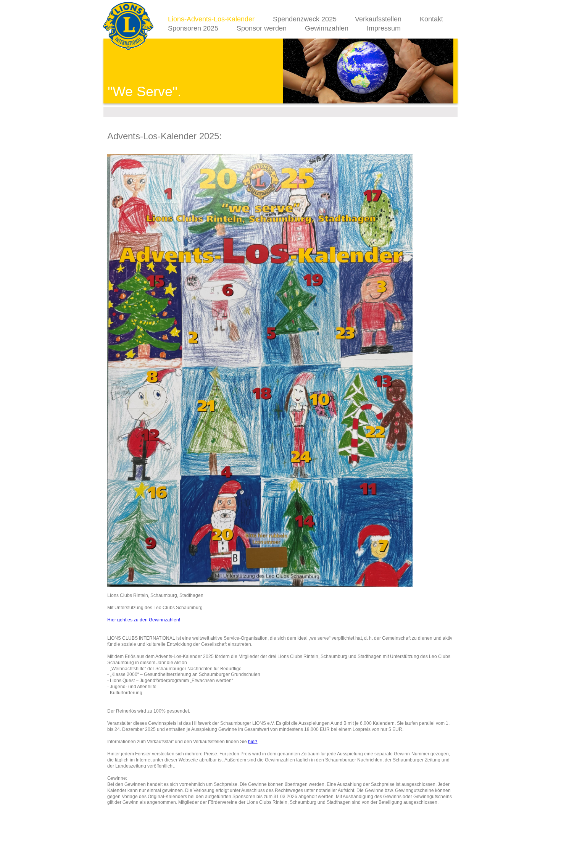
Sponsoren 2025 (193, 28)
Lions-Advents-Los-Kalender (211, 19)
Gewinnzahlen (326, 28)
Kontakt (431, 19)
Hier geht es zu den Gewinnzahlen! (143, 620)
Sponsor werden (262, 28)
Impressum (384, 28)
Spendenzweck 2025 (305, 19)
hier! (252, 741)
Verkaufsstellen (378, 19)
